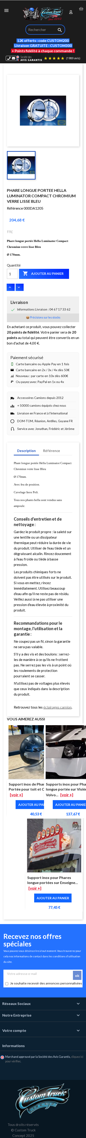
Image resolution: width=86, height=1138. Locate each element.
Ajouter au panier (43, 273)
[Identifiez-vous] (71, 12)
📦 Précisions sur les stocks (43, 317)
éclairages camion (57, 707)
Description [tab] (26, 451)
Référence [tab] (51, 451)
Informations (13, 1045)
